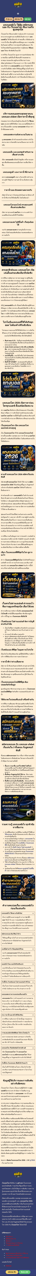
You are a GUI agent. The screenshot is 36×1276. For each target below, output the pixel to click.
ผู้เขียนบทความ (11, 1239)
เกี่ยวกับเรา (9, 1236)
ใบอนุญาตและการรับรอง (14, 1243)
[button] (18, 13)
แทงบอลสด (29, 839)
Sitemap (8, 1266)
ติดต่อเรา (9, 1241)
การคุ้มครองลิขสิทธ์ (12, 1245)
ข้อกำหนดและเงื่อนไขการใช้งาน (17, 1253)
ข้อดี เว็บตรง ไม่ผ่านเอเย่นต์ (22, 847)
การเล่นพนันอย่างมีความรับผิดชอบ (17, 1258)
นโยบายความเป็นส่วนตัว (14, 1255)
